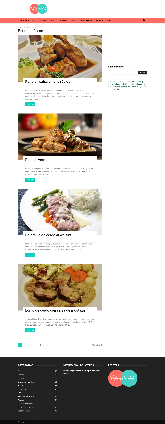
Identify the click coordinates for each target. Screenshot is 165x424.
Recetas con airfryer (82, 20)
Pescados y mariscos (26, 396)
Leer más (30, 104)
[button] (144, 21)
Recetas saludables (105, 20)
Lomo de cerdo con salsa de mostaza (55, 310)
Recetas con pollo (60, 20)
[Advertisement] (103, 8)
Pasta (20, 393)
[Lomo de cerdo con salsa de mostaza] (60, 287)
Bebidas (21, 375)
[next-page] (45, 345)
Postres (21, 400)
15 (40, 345)
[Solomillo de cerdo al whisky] (60, 212)
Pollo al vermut (37, 160)
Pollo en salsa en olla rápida (47, 81)
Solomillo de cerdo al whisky (48, 235)
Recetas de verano (25, 403)
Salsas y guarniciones (26, 407)
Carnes (21, 378)
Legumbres (22, 389)
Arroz (20, 371)
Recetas (23, 20)
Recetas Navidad (40, 20)
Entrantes (22, 385)
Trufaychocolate (25, 422)
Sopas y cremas (24, 411)
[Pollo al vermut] (60, 137)
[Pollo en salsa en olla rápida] (60, 58)
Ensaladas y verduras (26, 382)
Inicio (20, 27)
